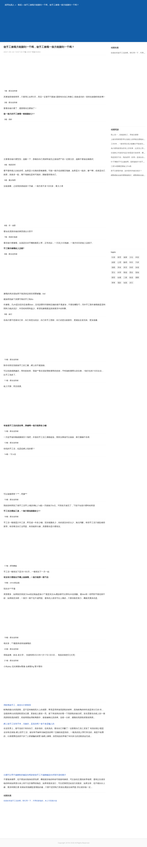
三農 (125, 278)
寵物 (137, 272)
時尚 (131, 262)
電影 (119, 283)
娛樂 (113, 262)
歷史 (131, 272)
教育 (119, 257)
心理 (119, 262)
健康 (125, 257)
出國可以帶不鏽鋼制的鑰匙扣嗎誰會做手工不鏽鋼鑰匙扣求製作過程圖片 (35, 775)
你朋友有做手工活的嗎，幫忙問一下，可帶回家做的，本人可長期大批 (30, 801)
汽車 (137, 262)
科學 (119, 272)
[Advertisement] (71, 26)
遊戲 (113, 267)
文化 (131, 257)
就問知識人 (9, 5)
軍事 (113, 283)
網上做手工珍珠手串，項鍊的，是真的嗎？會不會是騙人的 (29, 724)
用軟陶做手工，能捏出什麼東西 (17, 705)
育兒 (113, 272)
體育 (113, 278)
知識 (125, 283)
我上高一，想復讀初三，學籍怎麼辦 (124, 135)
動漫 (131, 278)
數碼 (125, 262)
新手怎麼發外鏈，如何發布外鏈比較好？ (126, 171)
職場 (20, 5)
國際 (137, 278)
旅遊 (137, 267)
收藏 (119, 278)
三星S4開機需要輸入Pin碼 (121, 166)
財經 (131, 267)
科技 (137, 257)
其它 (131, 283)
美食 (119, 267)
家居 (125, 267)
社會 (113, 257)
